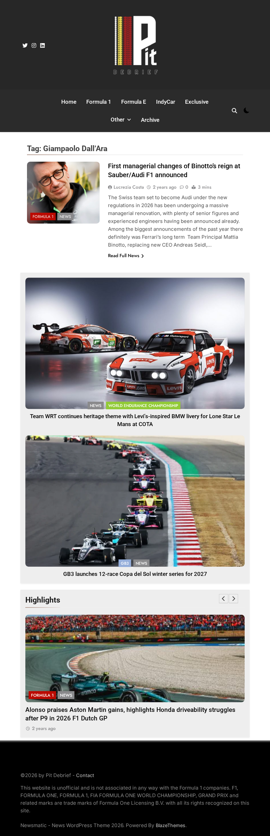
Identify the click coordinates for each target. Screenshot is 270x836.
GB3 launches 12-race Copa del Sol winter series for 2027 (135, 574)
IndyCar (165, 101)
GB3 (125, 563)
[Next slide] (233, 598)
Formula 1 (98, 101)
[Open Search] (234, 110)
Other (117, 119)
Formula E (133, 101)
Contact (85, 775)
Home (68, 101)
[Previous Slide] (223, 598)
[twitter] (25, 46)
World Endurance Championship (143, 406)
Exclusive (196, 101)
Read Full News (123, 255)
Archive (150, 120)
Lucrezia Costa (129, 187)
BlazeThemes (170, 825)
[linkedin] (42, 46)
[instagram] (34, 46)
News (65, 217)
